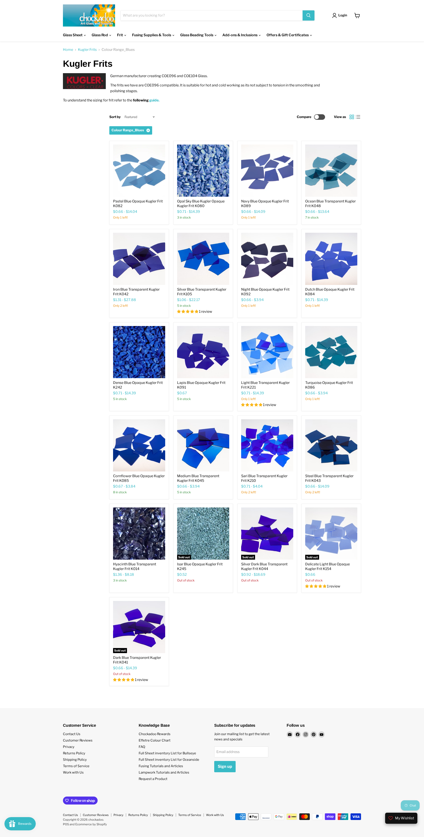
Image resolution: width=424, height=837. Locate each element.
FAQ (142, 747)
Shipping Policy (75, 760)
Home (68, 50)
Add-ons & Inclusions (240, 35)
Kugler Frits (87, 50)
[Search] (308, 15)
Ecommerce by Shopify (91, 824)
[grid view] (352, 117)
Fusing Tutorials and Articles (161, 766)
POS (66, 824)
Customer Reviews (78, 740)
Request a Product (153, 779)
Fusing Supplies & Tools (152, 35)
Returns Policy (74, 753)
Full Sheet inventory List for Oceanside (169, 760)
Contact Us (71, 734)
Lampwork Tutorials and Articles (164, 772)
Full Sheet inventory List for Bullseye (167, 753)
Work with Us (73, 772)
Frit (120, 35)
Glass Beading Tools (197, 35)
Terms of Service (76, 766)
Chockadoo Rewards (154, 734)
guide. (154, 100)
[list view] (358, 117)
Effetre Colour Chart (154, 740)
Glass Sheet (73, 35)
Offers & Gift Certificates (288, 35)
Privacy (68, 747)
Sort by (115, 117)
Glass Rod (100, 35)
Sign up (225, 766)
